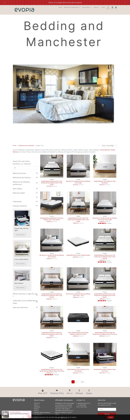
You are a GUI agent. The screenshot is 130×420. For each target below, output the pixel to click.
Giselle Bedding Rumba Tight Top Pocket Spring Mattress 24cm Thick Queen (51, 334)
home (60, 7)
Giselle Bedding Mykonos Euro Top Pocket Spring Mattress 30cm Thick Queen (104, 295)
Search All (37, 403)
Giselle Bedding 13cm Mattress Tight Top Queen (105, 182)
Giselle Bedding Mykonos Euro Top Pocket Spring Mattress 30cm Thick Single (51, 182)
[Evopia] (24, 9)
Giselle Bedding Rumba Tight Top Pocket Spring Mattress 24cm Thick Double (51, 295)
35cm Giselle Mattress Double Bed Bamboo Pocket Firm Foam (78, 333)
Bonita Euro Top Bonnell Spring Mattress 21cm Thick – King (78, 294)
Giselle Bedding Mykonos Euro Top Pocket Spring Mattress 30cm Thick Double (104, 256)
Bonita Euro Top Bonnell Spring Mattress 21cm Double (52, 255)
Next (82, 382)
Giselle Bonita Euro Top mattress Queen (78, 255)
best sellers (86, 7)
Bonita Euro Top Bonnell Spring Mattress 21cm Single (78, 182)
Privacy (36, 410)
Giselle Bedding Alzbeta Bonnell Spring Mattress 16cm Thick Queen (51, 218)
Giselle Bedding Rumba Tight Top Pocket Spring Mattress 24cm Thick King (105, 333)
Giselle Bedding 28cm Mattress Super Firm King (105, 370)
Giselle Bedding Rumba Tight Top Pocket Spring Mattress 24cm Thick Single (78, 219)
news (103, 7)
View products (20, 234)
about (96, 7)
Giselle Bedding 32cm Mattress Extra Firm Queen (78, 370)
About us (36, 405)
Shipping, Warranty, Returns (42, 412)
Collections (37, 407)
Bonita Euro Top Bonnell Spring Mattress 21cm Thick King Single (105, 218)
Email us (36, 408)
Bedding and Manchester (26, 145)
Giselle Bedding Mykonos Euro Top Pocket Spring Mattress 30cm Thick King (52, 370)
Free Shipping (38, 414)
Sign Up (107, 414)
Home (14, 145)
